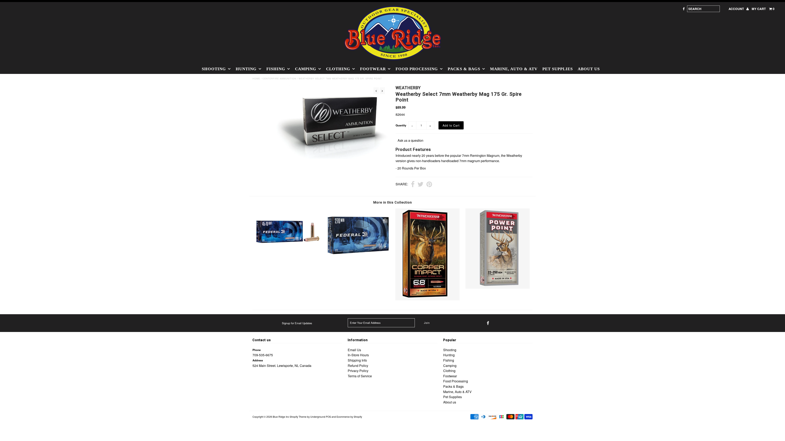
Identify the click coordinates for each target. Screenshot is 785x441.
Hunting (246, 69)
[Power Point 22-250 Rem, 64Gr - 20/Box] (497, 287)
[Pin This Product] (429, 184)
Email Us (354, 349)
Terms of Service (360, 376)
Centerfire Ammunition (279, 78)
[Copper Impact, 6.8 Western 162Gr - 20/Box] (427, 299)
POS (328, 416)
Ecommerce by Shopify (349, 416)
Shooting (214, 69)
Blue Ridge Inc (281, 416)
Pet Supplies (557, 69)
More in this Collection (392, 202)
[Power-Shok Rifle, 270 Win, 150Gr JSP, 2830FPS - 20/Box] (357, 260)
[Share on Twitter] (420, 184)
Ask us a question (410, 140)
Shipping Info (357, 360)
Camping (305, 69)
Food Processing (417, 69)
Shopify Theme (298, 416)
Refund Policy (358, 365)
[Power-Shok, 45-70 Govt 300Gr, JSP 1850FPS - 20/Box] (287, 253)
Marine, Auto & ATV (513, 69)
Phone (256, 350)
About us (589, 69)
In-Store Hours (358, 355)
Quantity (401, 125)
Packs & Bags (464, 69)
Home (256, 78)
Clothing (338, 69)
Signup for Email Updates (297, 323)
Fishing (275, 69)
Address (257, 360)
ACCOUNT (737, 9)
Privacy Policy (358, 370)
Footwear (373, 69)
